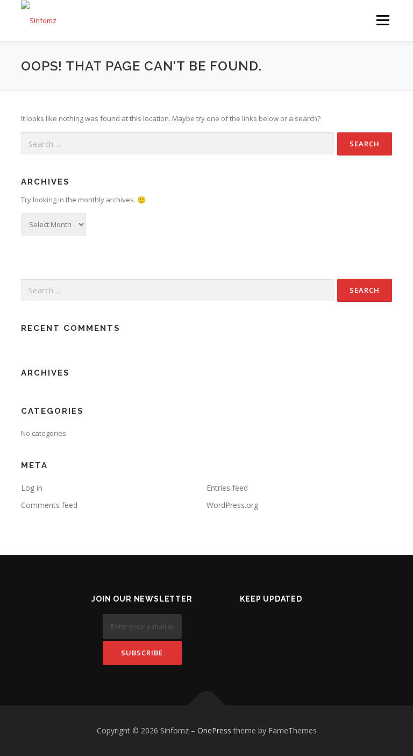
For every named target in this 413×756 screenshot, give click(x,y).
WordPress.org (232, 505)
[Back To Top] (207, 706)
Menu (382, 20)
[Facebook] (245, 628)
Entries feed (227, 488)
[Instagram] (297, 628)
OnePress (214, 730)
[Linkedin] (271, 628)
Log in (31, 488)
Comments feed (49, 505)
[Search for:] (177, 143)
